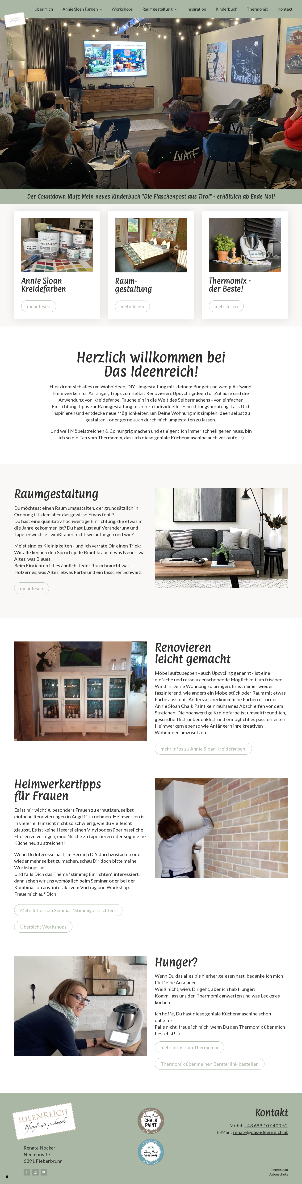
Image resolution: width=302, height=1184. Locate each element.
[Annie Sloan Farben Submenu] (102, 9)
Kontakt (285, 9)
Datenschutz (278, 1174)
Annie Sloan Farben (80, 9)
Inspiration (196, 9)
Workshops (122, 9)
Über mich (43, 9)
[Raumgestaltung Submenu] (177, 9)
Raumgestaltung (157, 9)
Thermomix (257, 9)
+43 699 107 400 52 (266, 1125)
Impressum (279, 1169)
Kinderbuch (226, 9)
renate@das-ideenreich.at (260, 1132)
